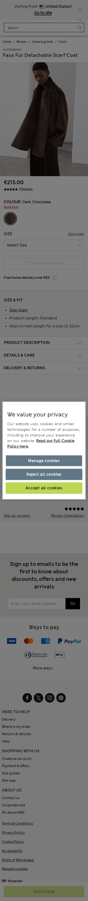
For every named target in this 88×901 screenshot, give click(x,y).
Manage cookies (44, 460)
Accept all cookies (44, 487)
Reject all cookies (44, 474)
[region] (44, 450)
